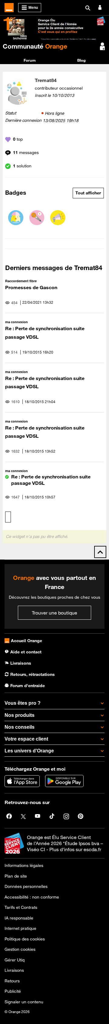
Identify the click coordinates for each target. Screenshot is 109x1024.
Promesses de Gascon (31, 287)
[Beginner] (15, 217)
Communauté (35, 46)
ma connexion (16, 322)
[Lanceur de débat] (57, 217)
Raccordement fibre (21, 281)
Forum (30, 60)
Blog (81, 60)
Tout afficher (88, 193)
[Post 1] (37, 217)
